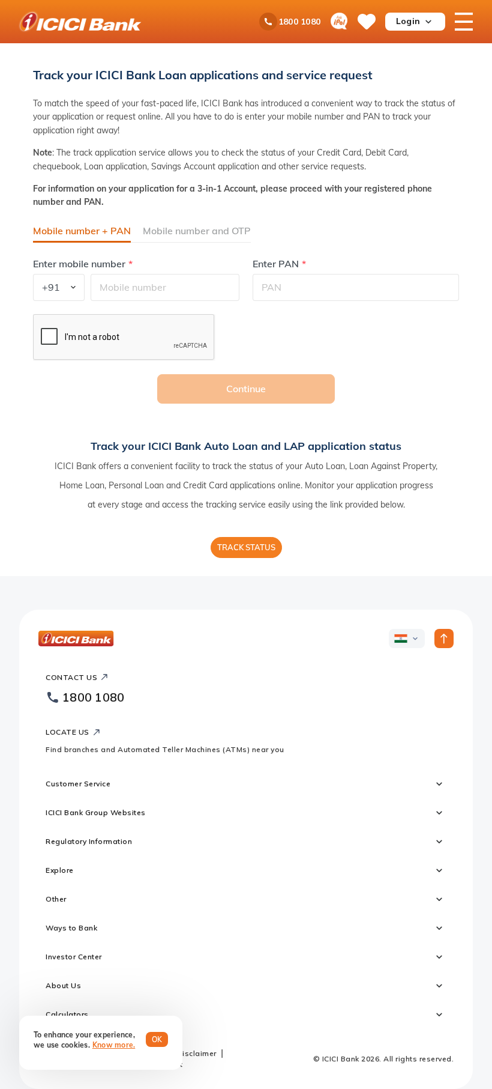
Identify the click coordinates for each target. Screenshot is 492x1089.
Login (408, 21)
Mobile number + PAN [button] (82, 231)
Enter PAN (276, 264)
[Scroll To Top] (444, 638)
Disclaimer (197, 1053)
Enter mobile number (79, 264)
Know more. (114, 1044)
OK (157, 1039)
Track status (246, 547)
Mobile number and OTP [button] (197, 231)
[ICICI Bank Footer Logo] (76, 638)
